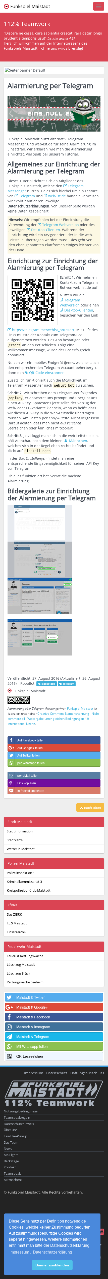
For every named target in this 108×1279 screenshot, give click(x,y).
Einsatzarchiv (16, 932)
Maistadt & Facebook (33, 1016)
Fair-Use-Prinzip (15, 1136)
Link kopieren (26, 783)
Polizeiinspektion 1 (21, 873)
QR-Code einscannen (47, 372)
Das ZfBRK (14, 914)
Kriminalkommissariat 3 (24, 882)
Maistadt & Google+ (32, 1007)
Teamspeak (12, 1173)
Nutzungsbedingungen (21, 1111)
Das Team (11, 1142)
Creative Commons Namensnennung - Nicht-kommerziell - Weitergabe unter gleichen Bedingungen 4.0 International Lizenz (54, 718)
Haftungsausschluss (87, 1073)
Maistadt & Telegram (32, 1036)
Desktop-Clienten (45, 229)
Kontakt (10, 1167)
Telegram (27, 196)
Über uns (10, 1130)
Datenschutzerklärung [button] (52, 1252)
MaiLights (11, 1155)
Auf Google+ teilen (30, 747)
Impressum (19, 1252)
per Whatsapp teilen (31, 763)
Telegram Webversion (60, 224)
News (8, 1148)
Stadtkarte (15, 840)
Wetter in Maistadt (21, 849)
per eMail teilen (27, 775)
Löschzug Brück (18, 973)
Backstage (11, 1161)
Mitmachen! (13, 1180)
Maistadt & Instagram (33, 1026)
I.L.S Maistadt (17, 923)
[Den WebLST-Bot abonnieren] (54, 560)
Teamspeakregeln (17, 1117)
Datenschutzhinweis (19, 1124)
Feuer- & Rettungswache (25, 956)
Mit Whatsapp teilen (32, 1046)
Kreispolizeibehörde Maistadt (28, 890)
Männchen (77, 440)
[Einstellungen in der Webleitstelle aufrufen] (54, 596)
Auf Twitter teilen (28, 755)
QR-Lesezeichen (29, 1056)
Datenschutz (56, 1073)
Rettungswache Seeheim (25, 982)
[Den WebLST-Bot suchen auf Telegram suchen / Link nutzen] (54, 523)
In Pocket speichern (30, 790)
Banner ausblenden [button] (52, 1265)
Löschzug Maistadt (21, 964)
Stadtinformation (20, 831)
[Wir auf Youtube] (101, 1232)
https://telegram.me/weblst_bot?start (43, 329)
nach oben (92, 807)
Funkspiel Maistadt (29, 6)
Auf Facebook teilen (30, 740)
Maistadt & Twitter (30, 997)
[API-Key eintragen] (54, 637)
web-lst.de (57, 196)
